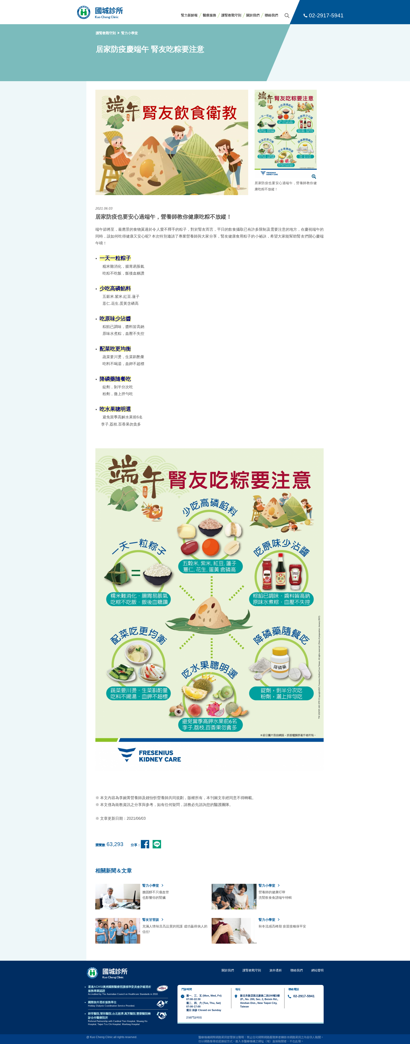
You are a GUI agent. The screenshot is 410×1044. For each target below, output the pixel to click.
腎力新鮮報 (189, 15)
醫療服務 (209, 15)
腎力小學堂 (129, 33)
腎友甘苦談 (151, 919)
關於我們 (253, 15)
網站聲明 (317, 970)
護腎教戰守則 (231, 15)
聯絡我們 (271, 15)
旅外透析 (276, 970)
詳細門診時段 (194, 1017)
